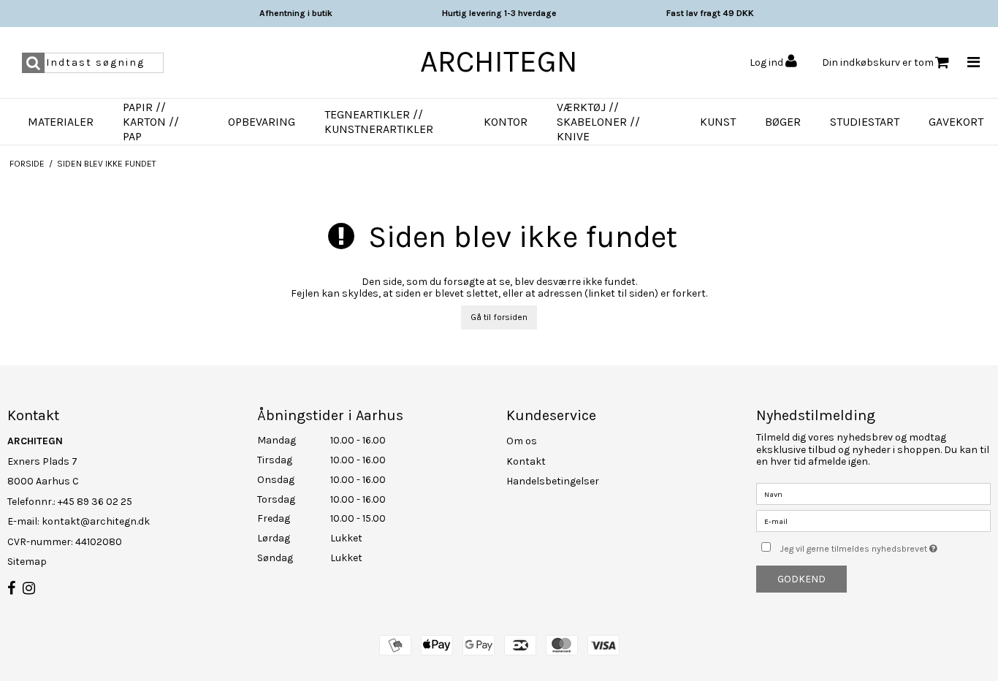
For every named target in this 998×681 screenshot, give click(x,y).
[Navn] (873, 493)
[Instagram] (29, 589)
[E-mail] (873, 520)
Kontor (505, 122)
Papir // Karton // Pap (151, 121)
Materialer (61, 122)
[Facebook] (11, 589)
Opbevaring (261, 122)
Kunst (718, 122)
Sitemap (27, 561)
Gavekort (956, 122)
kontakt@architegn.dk (96, 521)
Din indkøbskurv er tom (878, 62)
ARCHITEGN (499, 61)
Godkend (801, 579)
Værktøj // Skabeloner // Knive (598, 121)
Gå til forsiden (499, 317)
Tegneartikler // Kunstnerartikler (378, 121)
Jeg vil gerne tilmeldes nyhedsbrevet (885, 545)
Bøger (783, 122)
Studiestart (864, 122)
